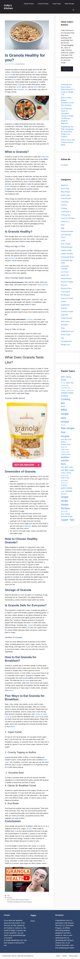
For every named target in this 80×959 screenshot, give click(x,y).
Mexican (64, 285)
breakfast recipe (65, 385)
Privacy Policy (73, 956)
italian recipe (65, 449)
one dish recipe (67, 470)
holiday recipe (66, 444)
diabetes (27, 526)
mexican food (65, 452)
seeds (18, 87)
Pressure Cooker (67, 298)
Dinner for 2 (65, 221)
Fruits (63, 240)
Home (33, 921)
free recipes (65, 434)
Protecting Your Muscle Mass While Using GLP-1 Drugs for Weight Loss (68, 89)
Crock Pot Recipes (68, 218)
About (58, 956)
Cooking (64, 208)
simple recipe (64, 499)
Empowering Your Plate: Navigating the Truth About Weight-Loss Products (67, 132)
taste (28, 186)
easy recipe (65, 411)
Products (64, 485)
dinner (63, 406)
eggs (62, 228)
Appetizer (64, 185)
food (13, 79)
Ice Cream (64, 272)
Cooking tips (65, 401)
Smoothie (64, 325)
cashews (11, 258)
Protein (63, 302)
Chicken (64, 205)
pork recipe (64, 480)
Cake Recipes (66, 198)
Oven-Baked (65, 292)
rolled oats (45, 157)
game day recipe (66, 439)
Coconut (30, 319)
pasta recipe (65, 478)
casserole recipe (65, 388)
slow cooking (65, 514)
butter (35, 87)
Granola (9, 897)
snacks (10, 690)
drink (62, 225)
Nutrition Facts (66, 288)
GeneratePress (28, 956)
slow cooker (65, 321)
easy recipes (65, 419)
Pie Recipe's (65, 295)
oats (35, 72)
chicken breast (70, 390)
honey (38, 714)
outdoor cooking (66, 473)
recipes (68, 491)
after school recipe (66, 378)
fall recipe (63, 424)
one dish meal (67, 467)
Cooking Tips (65, 215)
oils (26, 89)
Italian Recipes (69, 3)
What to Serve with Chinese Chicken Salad (68, 142)
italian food (64, 447)
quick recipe (66, 488)
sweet (27, 680)
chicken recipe (67, 393)
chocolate (20, 89)
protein (7, 186)
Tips (8, 895)
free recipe (67, 428)
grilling (63, 442)
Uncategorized (66, 341)
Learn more (67, 69)
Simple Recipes (29, 3)
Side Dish (64, 315)
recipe (62, 491)
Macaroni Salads (67, 282)
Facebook (64, 165)
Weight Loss (65, 344)
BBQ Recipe (65, 192)
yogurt (36, 717)
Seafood (64, 308)
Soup (63, 328)
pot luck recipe (64, 482)
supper (64, 519)
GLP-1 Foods (66, 244)
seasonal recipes (67, 311)
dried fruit (8, 75)
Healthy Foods (66, 250)
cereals (30, 625)
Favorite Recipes (43, 3)
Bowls (12, 727)
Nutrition (65, 457)
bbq (72, 383)
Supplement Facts (67, 331)
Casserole (64, 202)
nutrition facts (65, 462)
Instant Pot (65, 275)
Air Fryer (63, 383)
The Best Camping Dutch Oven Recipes (19, 902)
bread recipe (65, 195)
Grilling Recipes (66, 247)
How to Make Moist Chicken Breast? (18, 899)
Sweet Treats (56, 3)
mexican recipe (66, 454)
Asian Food (65, 188)
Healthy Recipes (67, 254)
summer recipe (66, 516)
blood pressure (42, 285)
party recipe (64, 475)
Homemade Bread (67, 257)
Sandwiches (65, 305)
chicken (63, 390)
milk (30, 829)
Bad (68, 383)
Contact (64, 956)
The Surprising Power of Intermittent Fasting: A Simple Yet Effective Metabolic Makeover (67, 116)
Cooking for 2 (66, 212)
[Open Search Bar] (73, 10)
